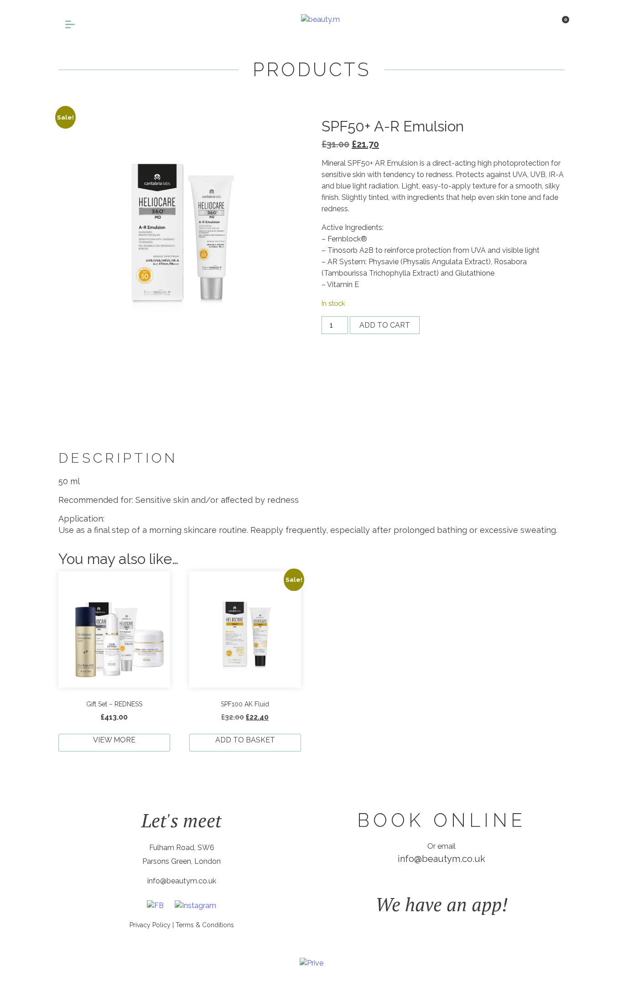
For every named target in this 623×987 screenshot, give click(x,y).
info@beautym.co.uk (181, 881)
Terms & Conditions (205, 925)
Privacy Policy (150, 925)
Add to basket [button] (245, 740)
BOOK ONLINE (441, 820)
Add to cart (384, 325)
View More (114, 740)
